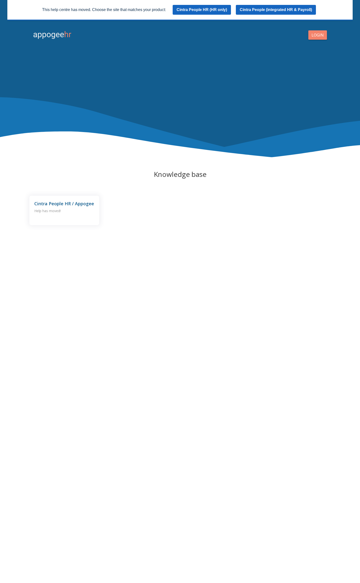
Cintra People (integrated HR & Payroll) (276, 10)
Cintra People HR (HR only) (202, 10)
